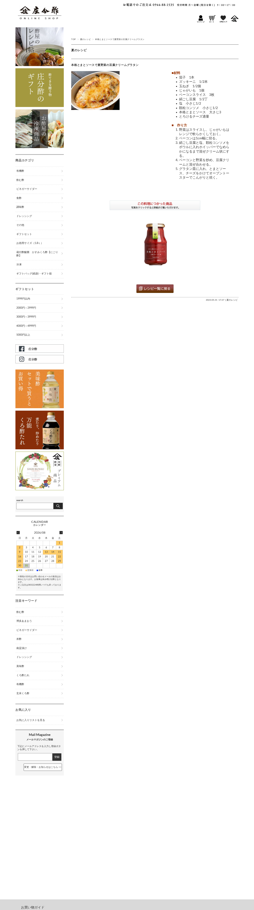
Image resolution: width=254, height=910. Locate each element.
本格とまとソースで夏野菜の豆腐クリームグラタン (105, 65)
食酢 (19, 198)
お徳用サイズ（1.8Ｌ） (29, 243)
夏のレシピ (85, 39)
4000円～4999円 (26, 326)
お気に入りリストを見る (30, 720)
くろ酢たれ (22, 675)
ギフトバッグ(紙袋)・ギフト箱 (34, 273)
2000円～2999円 (26, 308)
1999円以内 (23, 299)
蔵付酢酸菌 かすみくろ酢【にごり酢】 (37, 254)
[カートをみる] (212, 21)
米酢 (19, 639)
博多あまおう (24, 621)
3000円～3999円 (26, 317)
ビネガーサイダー (26, 189)
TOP (73, 39)
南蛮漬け (21, 648)
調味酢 (20, 207)
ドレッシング (24, 216)
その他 (20, 225)
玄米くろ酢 (22, 693)
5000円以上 (23, 335)
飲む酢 (20, 180)
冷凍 (19, 264)
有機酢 (20, 171)
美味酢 (20, 666)
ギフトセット (24, 234)
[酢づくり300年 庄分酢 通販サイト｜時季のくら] (39, 22)
